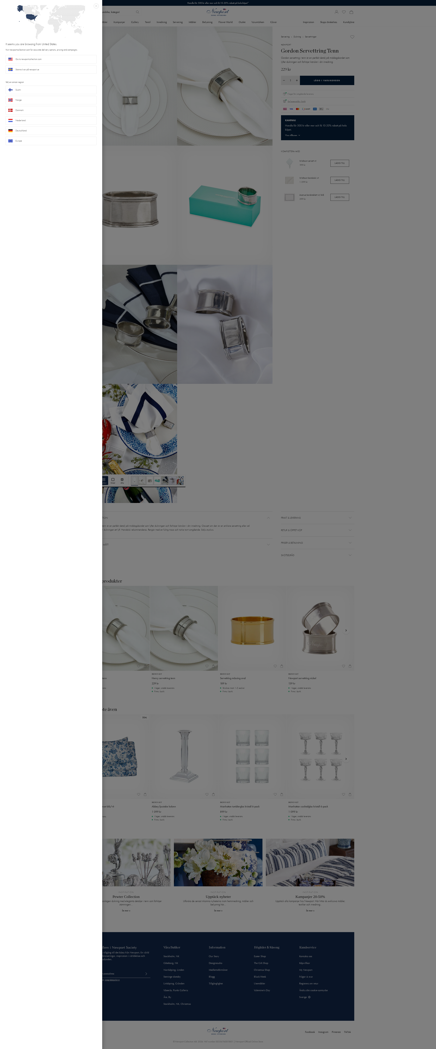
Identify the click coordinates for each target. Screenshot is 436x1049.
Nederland (20, 120)
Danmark (19, 110)
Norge (18, 100)
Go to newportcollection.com (28, 59)
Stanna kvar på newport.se (27, 69)
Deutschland (21, 130)
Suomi (18, 89)
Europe (18, 140)
